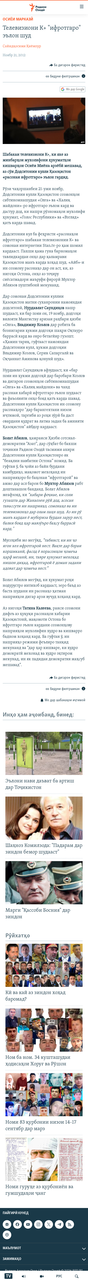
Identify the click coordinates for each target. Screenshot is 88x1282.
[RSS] (69, 1224)
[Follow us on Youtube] (28, 1224)
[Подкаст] (7, 1235)
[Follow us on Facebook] (17, 1224)
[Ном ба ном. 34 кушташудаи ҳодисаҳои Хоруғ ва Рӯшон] (44, 1030)
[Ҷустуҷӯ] (76, 1276)
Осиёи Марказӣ (18, 20)
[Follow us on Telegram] (59, 1224)
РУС (59, 1276)
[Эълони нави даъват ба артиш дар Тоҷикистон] (44, 753)
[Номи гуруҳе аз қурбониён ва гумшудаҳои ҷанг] (44, 1159)
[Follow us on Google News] (7, 1224)
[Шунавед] (23, 1276)
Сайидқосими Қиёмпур (22, 46)
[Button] (67, 65)
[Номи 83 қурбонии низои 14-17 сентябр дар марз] (44, 1094)
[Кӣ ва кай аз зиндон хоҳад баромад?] (44, 965)
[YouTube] (42, 1276)
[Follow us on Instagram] (38, 1224)
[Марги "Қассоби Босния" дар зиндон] (44, 882)
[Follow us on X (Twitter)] (48, 1224)
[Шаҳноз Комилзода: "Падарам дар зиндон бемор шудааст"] (44, 818)
